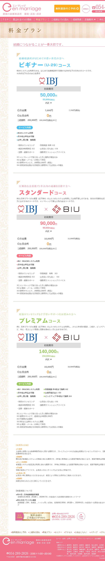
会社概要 (98, 538)
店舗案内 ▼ (90, 19)
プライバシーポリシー (85, 538)
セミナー (58, 532)
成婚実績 (77, 19)
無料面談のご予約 (19, 532)
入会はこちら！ (81, 532)
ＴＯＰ (5, 19)
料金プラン (41, 19)
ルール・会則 (60, 538)
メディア (94, 532)
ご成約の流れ (34, 532)
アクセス (68, 532)
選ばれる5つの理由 (22, 19)
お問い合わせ (71, 538)
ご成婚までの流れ (60, 19)
